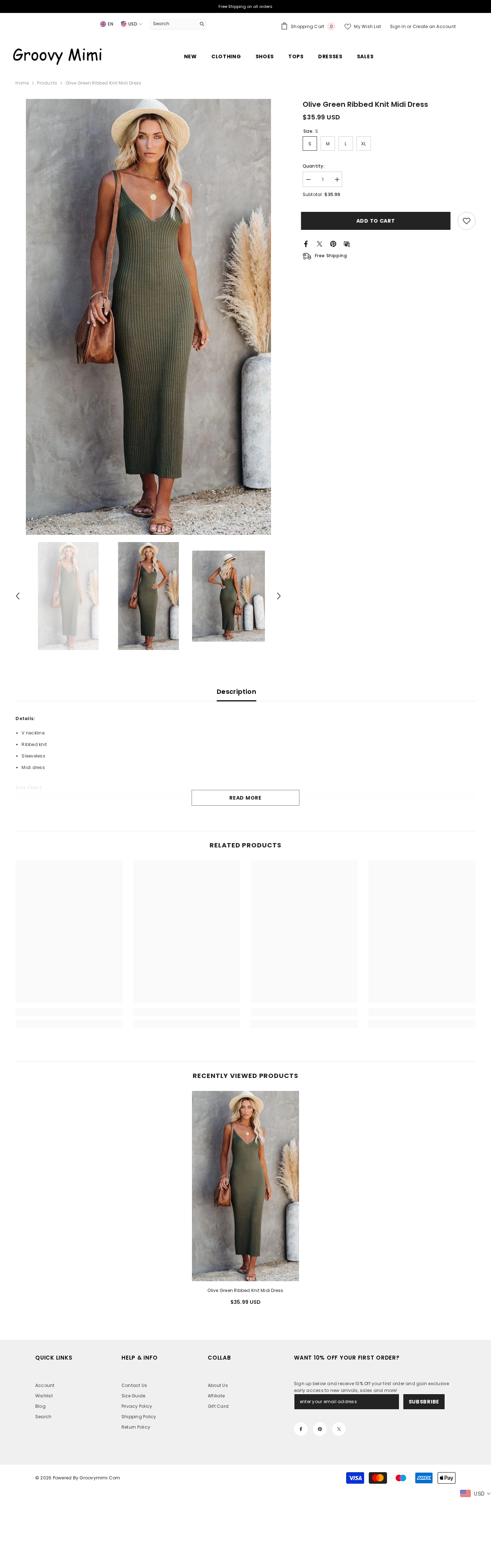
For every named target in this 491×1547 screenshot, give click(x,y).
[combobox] (173, 23)
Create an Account (434, 26)
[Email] (347, 243)
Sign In (398, 26)
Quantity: (314, 166)
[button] (17, 596)
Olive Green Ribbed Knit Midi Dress (245, 1290)
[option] (148, 317)
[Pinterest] (333, 243)
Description (236, 691)
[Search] (178, 23)
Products (47, 83)
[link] (68, 1012)
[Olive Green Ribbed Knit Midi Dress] (245, 1186)
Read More (245, 797)
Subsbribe (424, 1401)
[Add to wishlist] (467, 221)
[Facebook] (306, 243)
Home (22, 83)
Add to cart (377, 220)
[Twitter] (319, 243)
